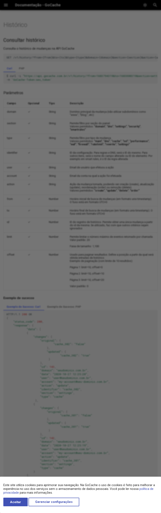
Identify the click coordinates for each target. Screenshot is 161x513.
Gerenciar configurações (54, 502)
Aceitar (15, 502)
